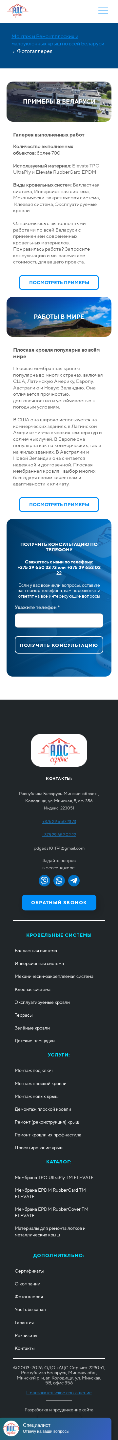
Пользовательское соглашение (58, 1392)
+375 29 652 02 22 (59, 834)
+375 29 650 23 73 (59, 821)
